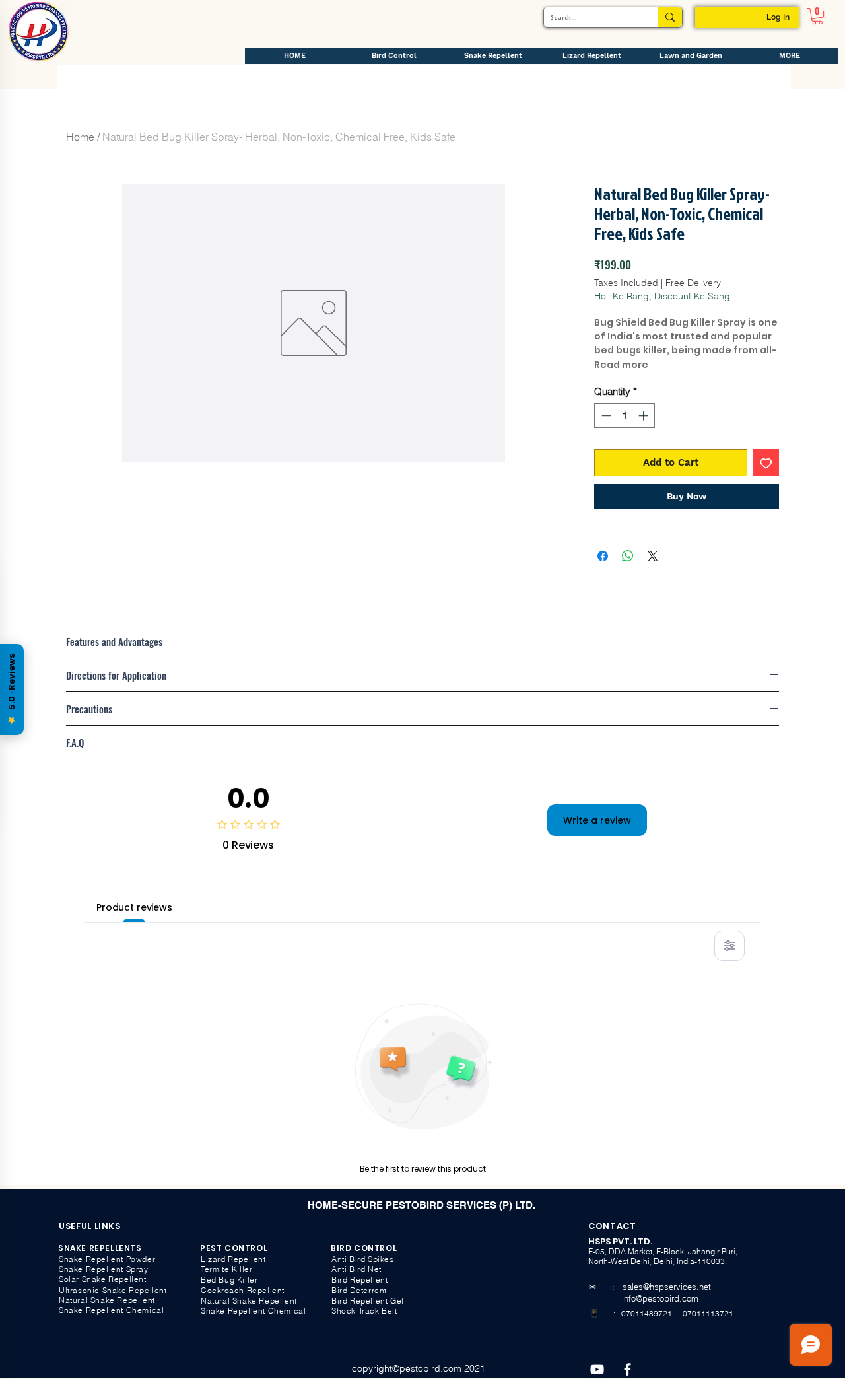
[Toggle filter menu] (729, 946)
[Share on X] (653, 556)
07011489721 (645, 1313)
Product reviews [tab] (134, 907)
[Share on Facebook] (603, 556)
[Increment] (645, 416)
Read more (621, 364)
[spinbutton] (625, 416)
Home (80, 136)
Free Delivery (693, 283)
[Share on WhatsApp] (628, 556)
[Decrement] (605, 416)
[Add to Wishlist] (766, 462)
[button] (817, 16)
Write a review (597, 820)
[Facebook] (627, 1369)
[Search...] (670, 17)
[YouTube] (597, 1369)
